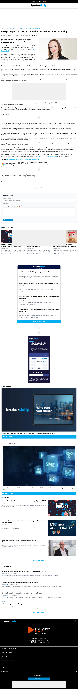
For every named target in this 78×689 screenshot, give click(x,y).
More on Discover (38, 322)
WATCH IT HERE (9, 493)
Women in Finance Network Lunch (47, 156)
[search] (75, 621)
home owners (30, 175)
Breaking (7, 175)
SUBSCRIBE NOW (39, 679)
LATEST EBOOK (7, 386)
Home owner (22, 175)
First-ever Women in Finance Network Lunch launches (23, 159)
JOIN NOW (46, 375)
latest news (7, 566)
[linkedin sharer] (34, 35)
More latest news (38, 612)
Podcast (7, 497)
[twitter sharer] (36, 35)
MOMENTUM (42, 1)
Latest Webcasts (9, 443)
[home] (39, 5)
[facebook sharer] (32, 35)
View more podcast (38, 560)
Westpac (14, 175)
